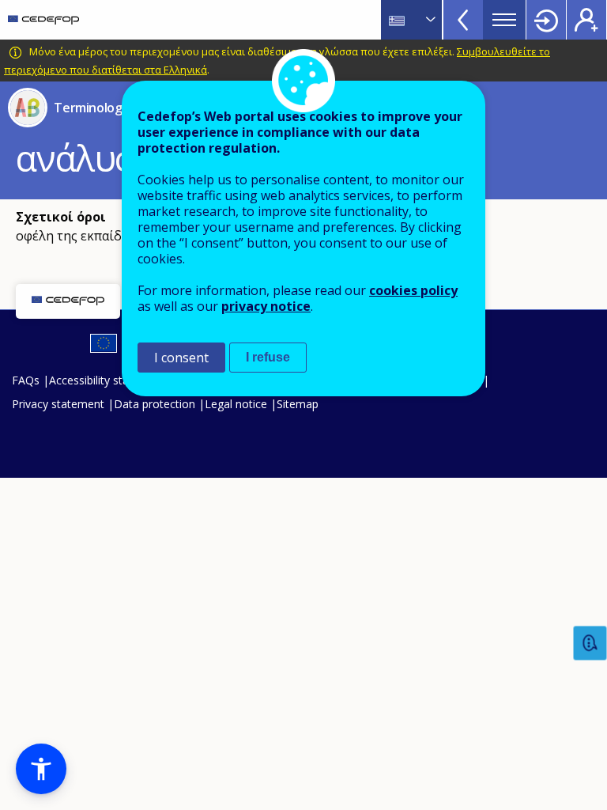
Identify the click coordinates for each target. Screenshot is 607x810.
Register (586, 20)
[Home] (43, 20)
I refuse (268, 357)
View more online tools (463, 20)
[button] (41, 769)
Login (546, 20)
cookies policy (413, 290)
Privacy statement (58, 403)
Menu (504, 19)
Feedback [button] (590, 643)
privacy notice (266, 306)
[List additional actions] (429, 20)
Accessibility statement (107, 380)
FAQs (26, 380)
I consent (181, 357)
